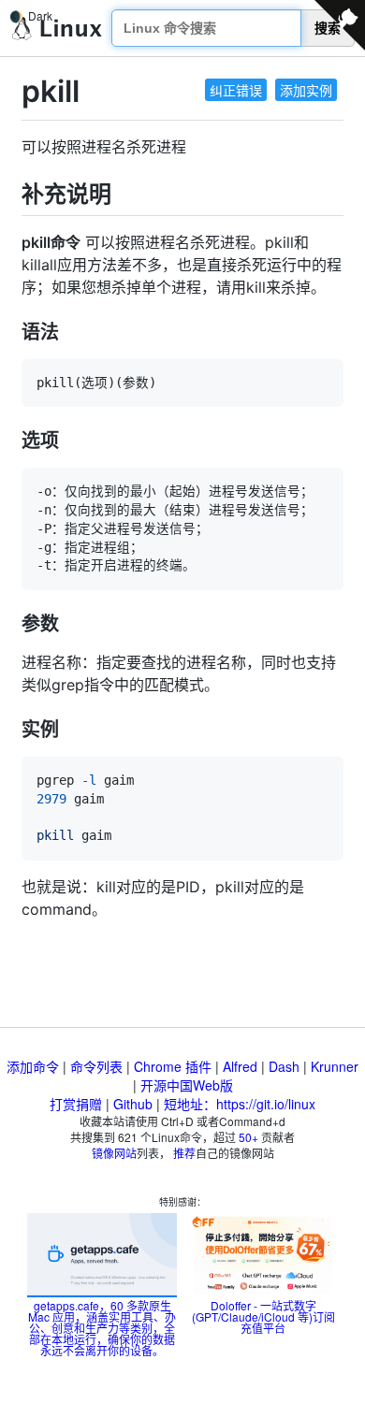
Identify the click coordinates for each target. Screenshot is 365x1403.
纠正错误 (236, 89)
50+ (248, 1137)
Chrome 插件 (173, 1066)
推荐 (184, 1153)
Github (133, 1103)
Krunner (334, 1066)
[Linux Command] (57, 28)
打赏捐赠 (76, 1103)
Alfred (240, 1066)
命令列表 (96, 1066)
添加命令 (33, 1066)
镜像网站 (114, 1153)
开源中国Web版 (186, 1085)
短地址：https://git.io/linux (239, 1103)
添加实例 (306, 89)
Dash (284, 1066)
